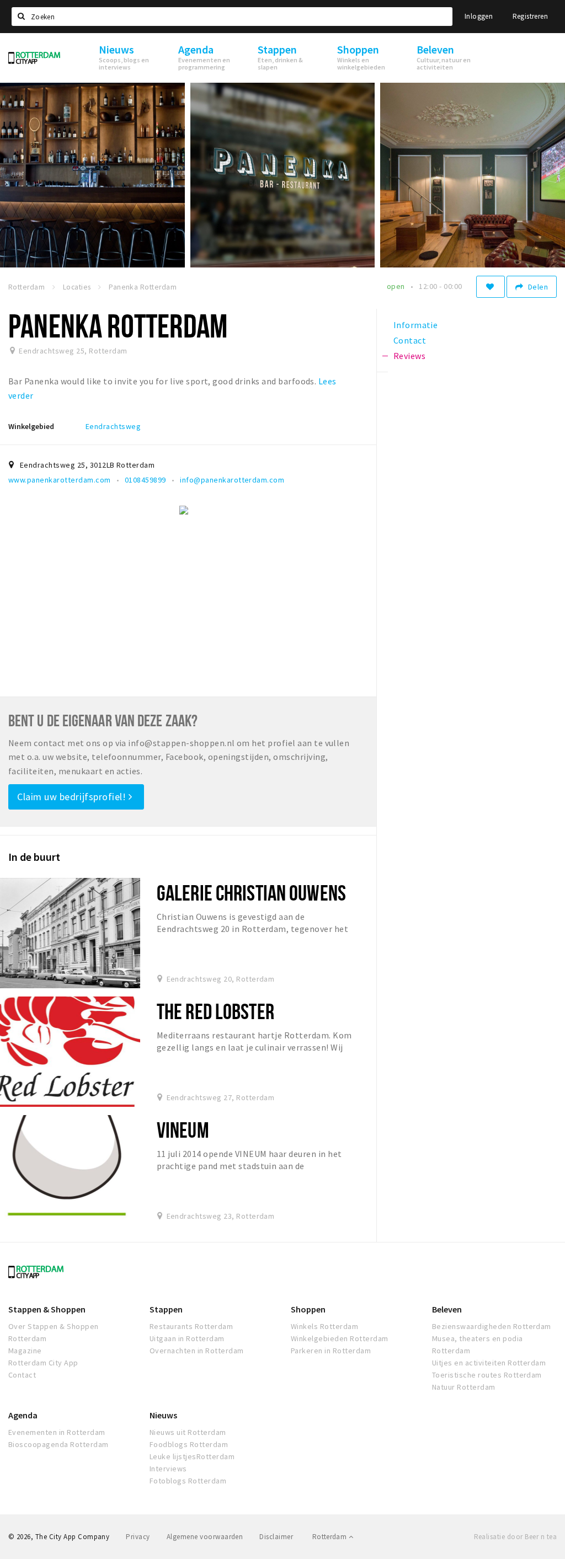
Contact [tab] (409, 340)
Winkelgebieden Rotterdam (339, 1338)
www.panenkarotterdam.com (59, 480)
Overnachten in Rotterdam (197, 1351)
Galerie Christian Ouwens (251, 892)
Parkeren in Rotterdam (331, 1351)
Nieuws (163, 1415)
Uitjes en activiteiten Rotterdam (489, 1363)
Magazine (25, 1351)
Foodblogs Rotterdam (189, 1444)
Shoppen (308, 1309)
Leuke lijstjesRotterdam (192, 1456)
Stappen (166, 1309)
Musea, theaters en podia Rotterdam (477, 1344)
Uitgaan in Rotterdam (187, 1338)
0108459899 (145, 480)
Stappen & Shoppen (47, 1309)
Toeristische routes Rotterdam (487, 1375)
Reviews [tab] (409, 355)
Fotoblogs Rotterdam (188, 1481)
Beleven (447, 1309)
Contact (22, 1375)
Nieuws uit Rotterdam (188, 1432)
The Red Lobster (215, 1011)
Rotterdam (330, 1536)
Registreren (530, 16)
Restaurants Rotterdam (191, 1326)
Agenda (23, 1415)
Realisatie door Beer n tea (515, 1536)
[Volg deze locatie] (490, 287)
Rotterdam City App (43, 1363)
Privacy (138, 1536)
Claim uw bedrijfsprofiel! (73, 796)
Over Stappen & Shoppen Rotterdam (53, 1332)
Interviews (168, 1469)
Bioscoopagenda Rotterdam (58, 1444)
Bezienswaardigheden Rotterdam (491, 1326)
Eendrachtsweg (113, 426)
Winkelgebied (31, 426)
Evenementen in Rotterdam (56, 1432)
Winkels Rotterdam (324, 1326)
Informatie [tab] (415, 324)
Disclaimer (276, 1536)
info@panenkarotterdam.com (232, 480)
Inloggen (479, 16)
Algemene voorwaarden (205, 1536)
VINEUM (183, 1130)
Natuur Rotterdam (463, 1387)
